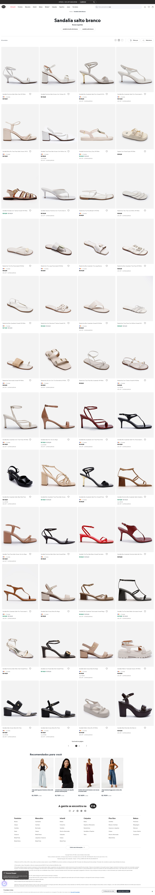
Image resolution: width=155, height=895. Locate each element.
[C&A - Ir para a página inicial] (3, 7)
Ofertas (12, 7)
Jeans (68, 7)
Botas (85, 821)
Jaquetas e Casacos (40, 837)
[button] (118, 7)
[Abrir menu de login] (145, 7)
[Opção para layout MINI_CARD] (116, 40)
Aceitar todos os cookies (123, 891)
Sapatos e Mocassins (89, 824)
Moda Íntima (17, 841)
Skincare (135, 828)
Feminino (20, 7)
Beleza (40, 7)
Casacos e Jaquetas (114, 828)
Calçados (54, 7)
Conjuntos (62, 824)
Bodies (61, 821)
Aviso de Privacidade (75, 892)
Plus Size (112, 818)
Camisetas (38, 821)
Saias (15, 831)
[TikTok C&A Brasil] (74, 811)
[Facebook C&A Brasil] (85, 811)
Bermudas (38, 828)
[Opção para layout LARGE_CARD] (122, 40)
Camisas (37, 824)
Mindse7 (47, 7)
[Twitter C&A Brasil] (81, 811)
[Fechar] (152, 891)
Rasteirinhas (87, 828)
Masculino (27, 7)
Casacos (16, 834)
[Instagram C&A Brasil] (70, 811)
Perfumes (135, 821)
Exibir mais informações (76, 847)
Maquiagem (136, 824)
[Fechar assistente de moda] (26, 873)
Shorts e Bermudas (65, 831)
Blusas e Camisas (113, 824)
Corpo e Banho (137, 831)
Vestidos (16, 828)
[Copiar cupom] (94, 2)
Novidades (75, 7)
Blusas (16, 821)
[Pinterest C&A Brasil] (77, 811)
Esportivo (61, 7)
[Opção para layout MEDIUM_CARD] (119, 40)
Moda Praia (17, 837)
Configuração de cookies (108, 891)
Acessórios (136, 834)
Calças (16, 824)
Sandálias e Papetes (89, 831)
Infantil (34, 7)
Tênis (85, 834)
